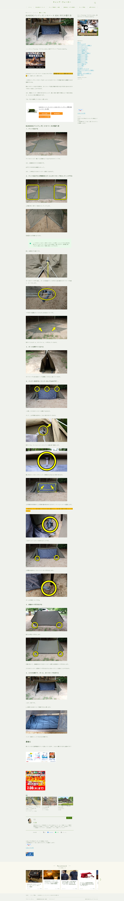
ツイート (80, 79)
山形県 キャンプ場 (83, 56)
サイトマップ (51, 899)
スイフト (80, 67)
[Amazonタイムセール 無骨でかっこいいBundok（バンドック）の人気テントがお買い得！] (33, 801)
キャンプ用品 (82, 7)
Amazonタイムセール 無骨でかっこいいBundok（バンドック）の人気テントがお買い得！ (33, 807)
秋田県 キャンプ (82, 61)
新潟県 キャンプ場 (83, 58)
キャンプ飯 (81, 65)
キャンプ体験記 (82, 50)
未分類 (80, 72)
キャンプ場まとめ (82, 51)
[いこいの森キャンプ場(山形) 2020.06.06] (65, 801)
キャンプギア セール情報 (84, 45)
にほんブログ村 (81, 113)
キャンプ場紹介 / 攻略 (54, 7)
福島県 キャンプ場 (83, 59)
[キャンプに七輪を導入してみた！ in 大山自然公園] (49, 801)
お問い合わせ (92, 7)
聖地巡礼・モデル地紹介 (69, 7)
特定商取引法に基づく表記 (42, 899)
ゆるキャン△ (82, 44)
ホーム (30, 7)
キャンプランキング (83, 48)
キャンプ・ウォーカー (62, 2)
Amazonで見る (44, 113)
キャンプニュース (82, 47)
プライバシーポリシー (30, 899)
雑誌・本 (80, 75)
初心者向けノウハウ (40, 7)
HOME (27, 895)
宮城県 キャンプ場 (83, 54)
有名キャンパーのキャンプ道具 (86, 70)
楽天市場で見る (57, 113)
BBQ (79, 42)
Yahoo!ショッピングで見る (45, 116)
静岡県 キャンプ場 (83, 62)
